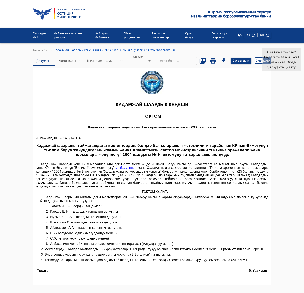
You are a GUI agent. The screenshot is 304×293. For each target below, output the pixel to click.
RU (262, 35)
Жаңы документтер (132, 35)
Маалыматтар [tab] (69, 61)
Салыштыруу (241, 60)
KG (248, 35)
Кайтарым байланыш (102, 35)
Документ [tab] (44, 61)
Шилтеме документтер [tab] (105, 61)
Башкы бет (41, 50)
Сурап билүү (189, 35)
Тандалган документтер (160, 35)
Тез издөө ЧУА (39, 35)
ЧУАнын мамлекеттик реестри (68, 35)
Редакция (137, 56)
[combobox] (141, 61)
